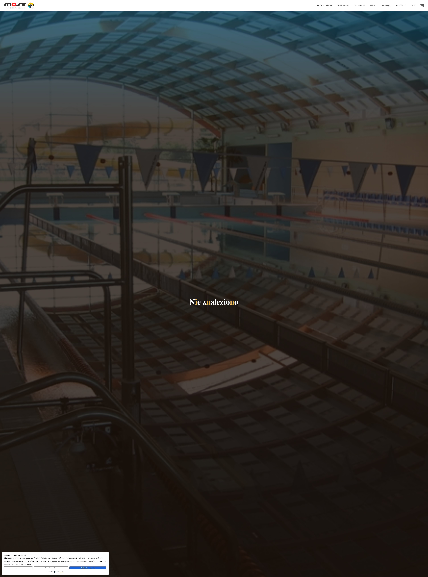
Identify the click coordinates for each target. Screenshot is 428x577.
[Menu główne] (422, 5)
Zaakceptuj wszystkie (88, 568)
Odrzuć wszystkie (51, 568)
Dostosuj (18, 568)
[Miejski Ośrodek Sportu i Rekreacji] (20, 5)
